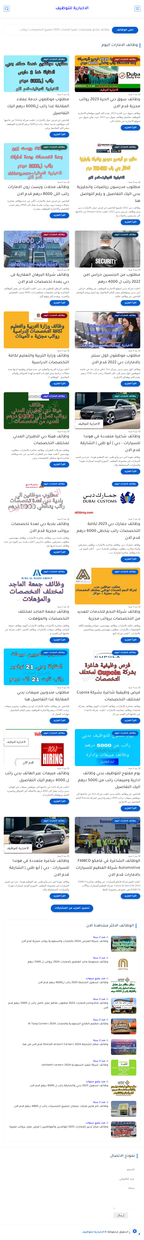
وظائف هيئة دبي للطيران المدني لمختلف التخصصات (41, 440)
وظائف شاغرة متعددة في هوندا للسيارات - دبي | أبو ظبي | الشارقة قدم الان (110, 444)
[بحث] (6, 9)
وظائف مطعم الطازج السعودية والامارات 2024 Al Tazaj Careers (68, 1024)
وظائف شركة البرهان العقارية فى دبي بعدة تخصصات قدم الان (39, 278)
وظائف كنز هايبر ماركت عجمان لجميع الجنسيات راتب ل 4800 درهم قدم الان (61, 1106)
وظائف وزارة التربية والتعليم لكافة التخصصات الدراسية (38, 359)
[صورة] (123, 944)
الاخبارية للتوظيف (72, 8)
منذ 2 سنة (99, 937)
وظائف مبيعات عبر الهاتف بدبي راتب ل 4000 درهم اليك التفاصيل (37, 777)
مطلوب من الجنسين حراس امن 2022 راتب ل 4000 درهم (111, 278)
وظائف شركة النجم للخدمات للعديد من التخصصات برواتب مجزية (108, 615)
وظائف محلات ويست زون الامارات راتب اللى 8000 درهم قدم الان (38, 190)
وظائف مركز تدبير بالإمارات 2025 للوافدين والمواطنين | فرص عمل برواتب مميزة (58, 1127)
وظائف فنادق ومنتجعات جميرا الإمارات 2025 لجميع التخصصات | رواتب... (63, 29)
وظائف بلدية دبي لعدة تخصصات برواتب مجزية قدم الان (40, 527)
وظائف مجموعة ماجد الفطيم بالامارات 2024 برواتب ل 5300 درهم (68, 962)
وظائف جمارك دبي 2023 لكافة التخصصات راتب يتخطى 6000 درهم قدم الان (108, 531)
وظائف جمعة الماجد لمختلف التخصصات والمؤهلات (43, 615)
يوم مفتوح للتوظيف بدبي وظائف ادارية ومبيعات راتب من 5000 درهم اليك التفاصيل (109, 780)
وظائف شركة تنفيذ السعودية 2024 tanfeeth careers (75, 1065)
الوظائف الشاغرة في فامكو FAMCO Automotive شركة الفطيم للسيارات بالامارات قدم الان (108, 868)
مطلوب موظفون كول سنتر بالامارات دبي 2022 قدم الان (115, 359)
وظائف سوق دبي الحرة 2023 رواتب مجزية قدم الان (109, 103)
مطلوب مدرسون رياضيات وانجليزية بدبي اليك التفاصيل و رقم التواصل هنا (108, 194)
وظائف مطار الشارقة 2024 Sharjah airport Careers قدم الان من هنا (65, 1044)
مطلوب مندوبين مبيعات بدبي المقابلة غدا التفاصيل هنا (43, 696)
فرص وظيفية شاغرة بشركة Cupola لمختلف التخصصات (108, 696)
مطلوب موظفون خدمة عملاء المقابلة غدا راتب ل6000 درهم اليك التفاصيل (38, 106)
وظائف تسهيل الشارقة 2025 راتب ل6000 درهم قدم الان (73, 982)
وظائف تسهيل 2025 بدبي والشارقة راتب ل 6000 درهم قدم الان (69, 1085)
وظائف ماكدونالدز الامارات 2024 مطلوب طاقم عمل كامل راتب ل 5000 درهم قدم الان (58, 1006)
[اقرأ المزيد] (130, 127)
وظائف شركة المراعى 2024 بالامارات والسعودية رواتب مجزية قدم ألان (64, 941)
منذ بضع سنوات (95, 978)
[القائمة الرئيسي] (137, 9)
